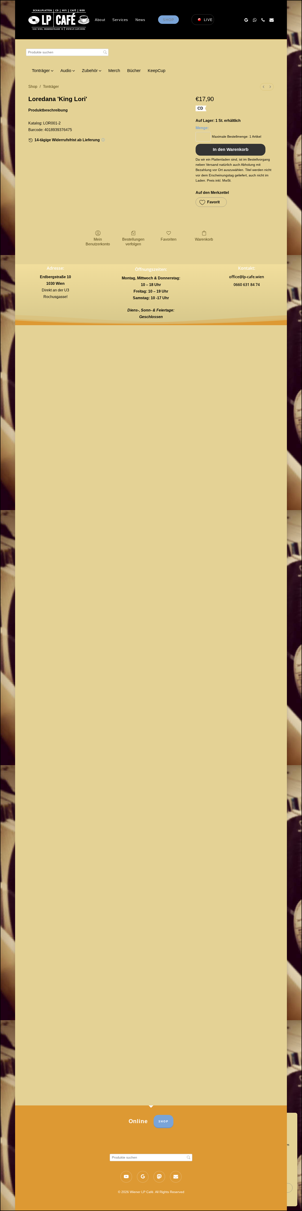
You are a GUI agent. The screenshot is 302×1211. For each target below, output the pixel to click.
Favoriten (168, 239)
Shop (32, 87)
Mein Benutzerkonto (98, 241)
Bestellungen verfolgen (133, 241)
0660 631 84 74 (247, 284)
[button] (211, 202)
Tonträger (51, 87)
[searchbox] (67, 52)
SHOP (163, 1121)
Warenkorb (204, 239)
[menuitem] (263, 86)
